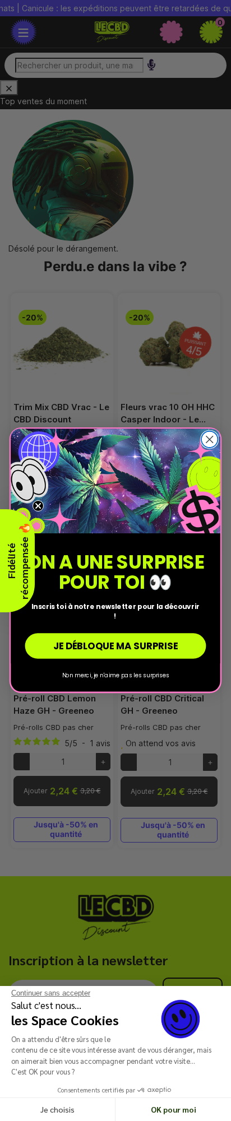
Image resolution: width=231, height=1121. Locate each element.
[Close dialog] (209, 439)
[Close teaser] (38, 505)
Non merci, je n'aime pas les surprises (115, 675)
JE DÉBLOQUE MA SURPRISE (115, 646)
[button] (17, 560)
